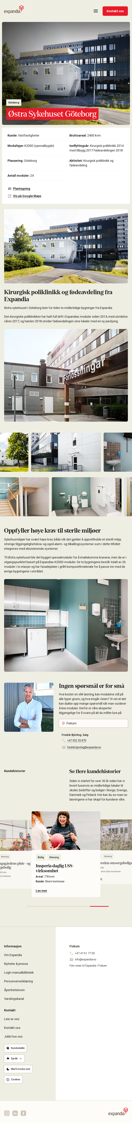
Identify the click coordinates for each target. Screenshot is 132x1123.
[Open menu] (96, 11)
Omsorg (54, 857)
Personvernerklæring (18, 981)
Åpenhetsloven (14, 990)
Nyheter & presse (16, 964)
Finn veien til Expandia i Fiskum (88, 965)
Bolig (41, 857)
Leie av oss (11, 1019)
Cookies (15, 1079)
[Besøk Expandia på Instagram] (7, 1113)
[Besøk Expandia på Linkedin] (15, 1113)
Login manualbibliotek (19, 972)
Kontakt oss (115, 11)
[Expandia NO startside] (14, 9)
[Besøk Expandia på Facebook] (23, 1113)
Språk (14, 1058)
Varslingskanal (14, 999)
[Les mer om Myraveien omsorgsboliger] (66, 851)
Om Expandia (13, 955)
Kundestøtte (18, 1048)
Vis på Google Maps (27, 196)
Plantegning (21, 188)
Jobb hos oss (13, 1036)
